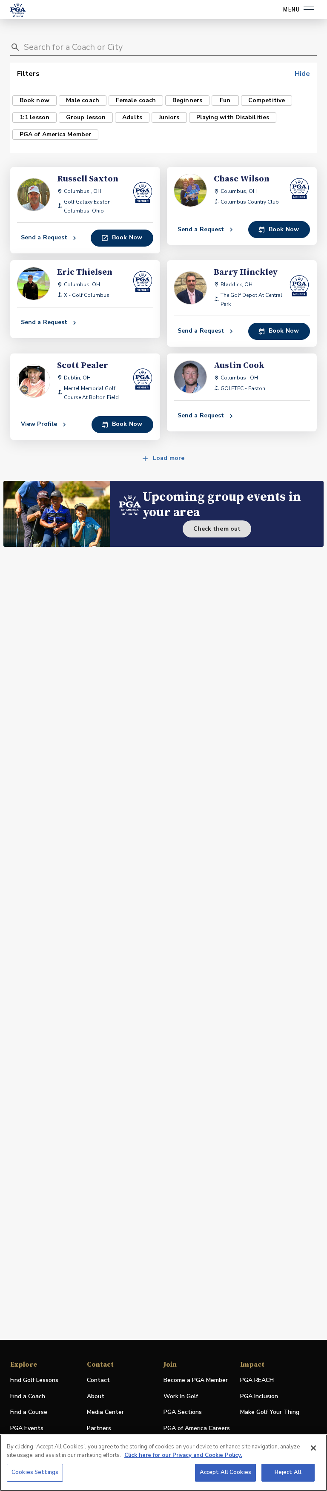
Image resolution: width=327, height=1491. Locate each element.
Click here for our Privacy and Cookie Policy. (183, 1455)
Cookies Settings (34, 1472)
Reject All (288, 1472)
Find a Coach (27, 1396)
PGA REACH (257, 1380)
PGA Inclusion (259, 1396)
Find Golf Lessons (34, 1380)
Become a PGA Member (196, 1380)
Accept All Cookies (225, 1472)
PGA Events (26, 1428)
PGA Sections (183, 1412)
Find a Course (28, 1412)
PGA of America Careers (197, 1428)
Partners (99, 1428)
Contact (98, 1380)
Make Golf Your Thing (269, 1412)
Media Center (105, 1412)
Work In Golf (181, 1396)
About (95, 1396)
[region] (163, 1462)
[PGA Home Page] (18, 9)
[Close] (313, 1448)
